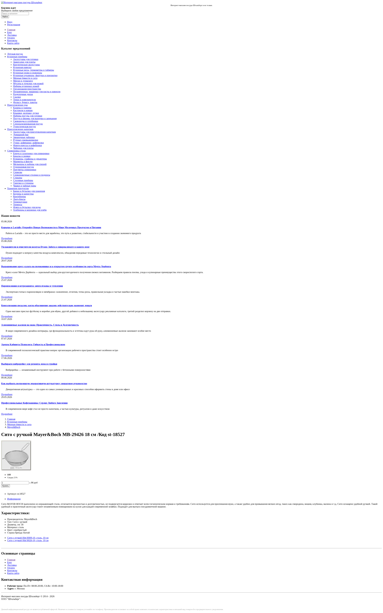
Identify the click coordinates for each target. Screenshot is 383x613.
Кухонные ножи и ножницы (27, 72)
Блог (9, 32)
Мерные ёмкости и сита (25, 78)
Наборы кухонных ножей (26, 86)
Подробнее (6, 238)
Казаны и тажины (22, 107)
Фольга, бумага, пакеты (25, 102)
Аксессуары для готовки (25, 59)
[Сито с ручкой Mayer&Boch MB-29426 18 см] (16, 469)
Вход (9, 22)
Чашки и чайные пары (24, 185)
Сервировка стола (16, 150)
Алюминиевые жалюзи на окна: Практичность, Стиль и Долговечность (40, 325)
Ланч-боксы (19, 199)
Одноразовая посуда (23, 167)
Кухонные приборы (17, 56)
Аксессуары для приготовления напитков (34, 132)
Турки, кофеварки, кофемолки (28, 142)
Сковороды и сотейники (25, 121)
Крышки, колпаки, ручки (26, 113)
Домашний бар (20, 134)
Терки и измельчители (24, 99)
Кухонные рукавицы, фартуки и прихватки (35, 75)
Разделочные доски (23, 94)
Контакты (12, 40)
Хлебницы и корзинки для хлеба (30, 210)
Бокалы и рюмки (21, 156)
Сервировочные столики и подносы (31, 175)
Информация (13, 499)
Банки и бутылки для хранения (29, 191)
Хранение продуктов (18, 188)
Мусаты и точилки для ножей (28, 83)
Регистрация (13, 24)
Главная (11, 29)
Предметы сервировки (24, 169)
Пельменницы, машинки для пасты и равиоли (36, 91)
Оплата (11, 37)
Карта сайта (13, 43)
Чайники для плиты (23, 148)
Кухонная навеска (22, 67)
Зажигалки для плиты (24, 62)
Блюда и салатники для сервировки (31, 153)
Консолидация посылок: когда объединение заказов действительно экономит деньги (46, 305)
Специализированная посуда (28, 124)
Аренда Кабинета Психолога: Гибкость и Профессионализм (33, 344)
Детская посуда (15, 54)
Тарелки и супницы (23, 183)
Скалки (17, 97)
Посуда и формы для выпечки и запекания (35, 118)
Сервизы (17, 172)
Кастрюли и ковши (23, 110)
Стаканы (17, 177)
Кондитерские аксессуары (26, 64)
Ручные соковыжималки (25, 140)
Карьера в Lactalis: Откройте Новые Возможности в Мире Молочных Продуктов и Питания (51, 227)
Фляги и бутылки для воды (27, 207)
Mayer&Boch (13, 427)
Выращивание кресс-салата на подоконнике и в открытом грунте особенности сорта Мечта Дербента (56, 266)
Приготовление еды (17, 105)
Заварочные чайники (24, 137)
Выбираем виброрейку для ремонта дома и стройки (29, 364)
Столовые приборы (23, 180)
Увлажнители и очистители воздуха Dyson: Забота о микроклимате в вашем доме (45, 247)
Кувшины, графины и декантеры (30, 159)
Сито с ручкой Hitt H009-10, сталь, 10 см (27, 537)
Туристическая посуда (24, 126)
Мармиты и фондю (23, 161)
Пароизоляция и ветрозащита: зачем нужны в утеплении (32, 286)
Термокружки (20, 202)
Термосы (17, 204)
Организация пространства (27, 89)
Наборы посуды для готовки (27, 115)
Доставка (12, 35)
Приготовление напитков (20, 129)
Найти (5, 17)
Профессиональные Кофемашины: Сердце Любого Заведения (34, 403)
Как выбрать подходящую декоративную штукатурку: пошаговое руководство (44, 383)
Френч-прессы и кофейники (27, 145)
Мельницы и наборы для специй (30, 164)
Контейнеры (19, 196)
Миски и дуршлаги (23, 81)
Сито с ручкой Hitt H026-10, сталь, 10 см (27, 540)
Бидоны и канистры (23, 194)
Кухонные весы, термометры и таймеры (33, 70)
